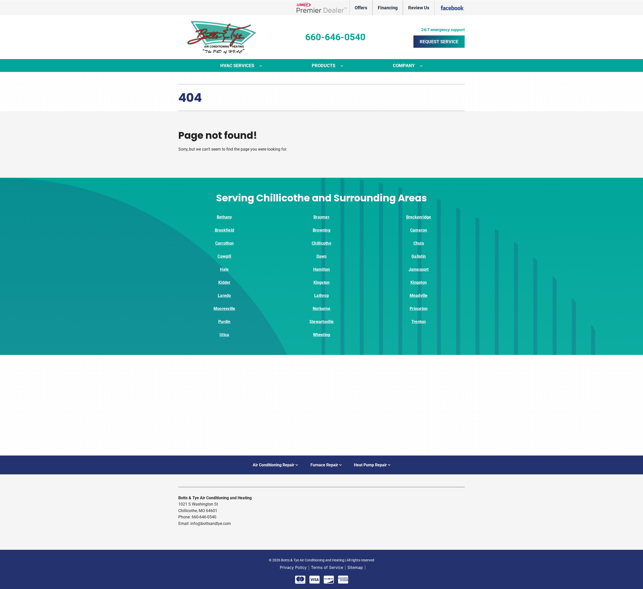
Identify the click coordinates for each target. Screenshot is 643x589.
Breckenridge (418, 217)
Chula (418, 243)
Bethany (224, 217)
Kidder (224, 282)
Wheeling (321, 334)
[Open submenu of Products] (344, 65)
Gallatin (418, 256)
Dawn (321, 256)
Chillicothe (321, 243)
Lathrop (321, 295)
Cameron (418, 230)
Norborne (321, 308)
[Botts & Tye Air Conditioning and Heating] (222, 22)
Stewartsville (321, 321)
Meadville (419, 295)
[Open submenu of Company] (424, 65)
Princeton (418, 308)
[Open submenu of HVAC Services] (263, 65)
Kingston (321, 282)
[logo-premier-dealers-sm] (322, 4)
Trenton (418, 321)
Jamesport (419, 269)
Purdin (224, 321)
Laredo (224, 295)
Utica (224, 334)
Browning (321, 230)
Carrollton (224, 243)
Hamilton (321, 269)
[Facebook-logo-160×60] (452, 5)
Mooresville (224, 308)
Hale (224, 269)
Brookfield (224, 230)
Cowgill (224, 256)
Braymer (321, 217)
